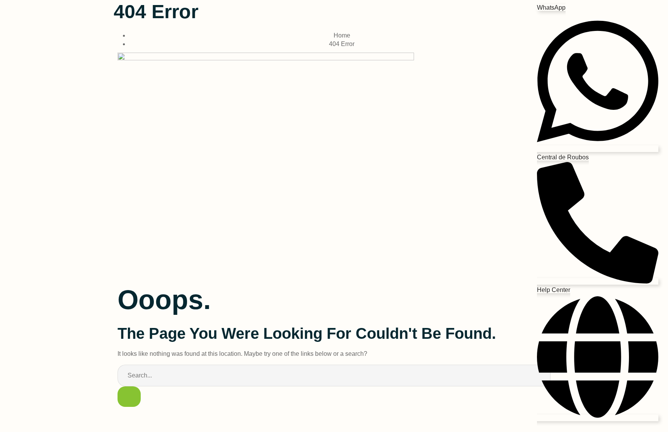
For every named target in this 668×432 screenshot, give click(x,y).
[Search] (129, 396)
